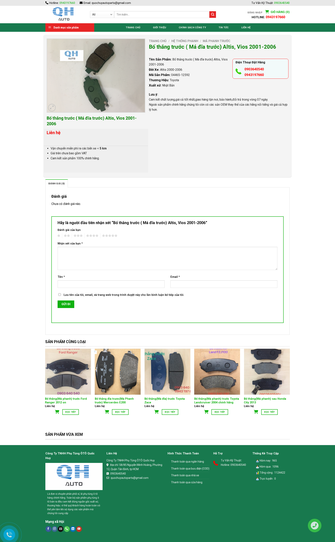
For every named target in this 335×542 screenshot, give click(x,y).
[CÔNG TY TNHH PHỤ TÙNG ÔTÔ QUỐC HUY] (64, 14)
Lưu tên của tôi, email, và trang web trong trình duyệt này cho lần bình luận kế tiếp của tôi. (124, 295)
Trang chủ (158, 41)
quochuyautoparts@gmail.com (111, 3)
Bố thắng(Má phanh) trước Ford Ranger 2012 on (66, 400)
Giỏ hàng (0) (280, 12)
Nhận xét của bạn (70, 243)
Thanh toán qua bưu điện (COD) (190, 468)
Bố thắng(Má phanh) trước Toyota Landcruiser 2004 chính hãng (216, 400)
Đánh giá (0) (56, 183)
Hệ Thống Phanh (184, 41)
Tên (61, 277)
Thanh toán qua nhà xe (185, 475)
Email (175, 277)
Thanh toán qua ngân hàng (187, 461)
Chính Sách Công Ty (192, 27)
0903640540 (282, 3)
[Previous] (45, 385)
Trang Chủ (133, 27)
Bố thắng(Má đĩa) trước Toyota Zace (164, 400)
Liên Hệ (246, 27)
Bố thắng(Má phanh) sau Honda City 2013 (265, 400)
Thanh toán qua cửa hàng (186, 482)
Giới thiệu (159, 27)
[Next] (290, 385)
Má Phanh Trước (216, 41)
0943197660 (67, 3)
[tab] (56, 183)
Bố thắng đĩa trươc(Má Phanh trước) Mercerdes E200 (114, 400)
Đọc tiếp (70, 412)
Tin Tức (224, 27)
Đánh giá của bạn (69, 230)
